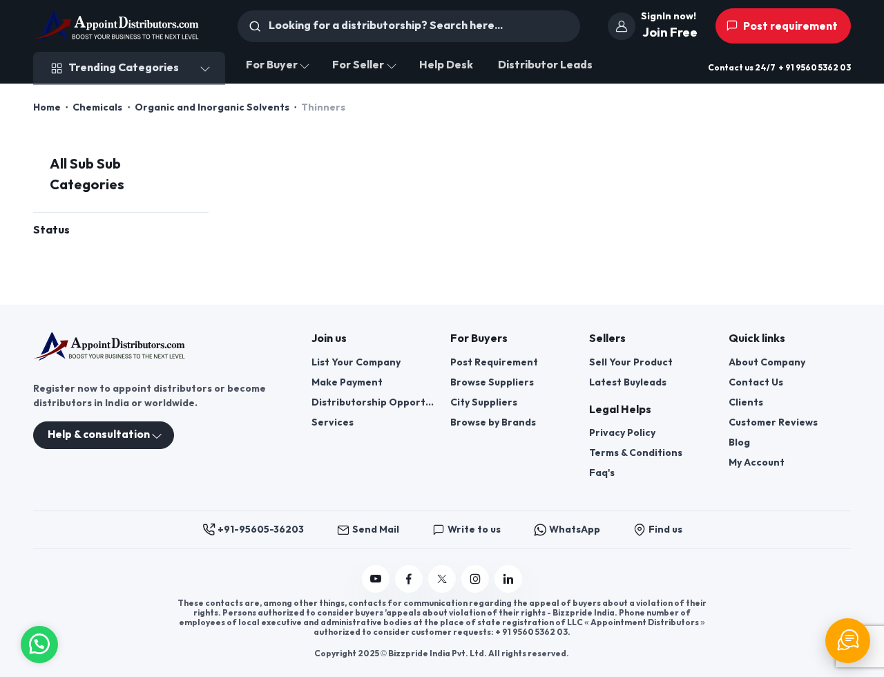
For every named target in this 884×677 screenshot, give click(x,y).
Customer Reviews (773, 422)
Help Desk (446, 65)
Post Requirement (494, 362)
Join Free (670, 32)
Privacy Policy (622, 433)
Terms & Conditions (635, 453)
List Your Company (356, 362)
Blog (739, 442)
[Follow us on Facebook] (409, 579)
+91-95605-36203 (261, 529)
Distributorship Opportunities (372, 402)
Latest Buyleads (627, 382)
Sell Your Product (631, 362)
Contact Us (756, 382)
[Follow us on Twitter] (442, 579)
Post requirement (789, 26)
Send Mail (375, 529)
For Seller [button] (358, 65)
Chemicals (97, 107)
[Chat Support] (847, 640)
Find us (665, 529)
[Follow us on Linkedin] (508, 579)
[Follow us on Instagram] (475, 579)
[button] (39, 643)
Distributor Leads (545, 65)
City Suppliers (483, 402)
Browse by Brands (493, 422)
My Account (757, 462)
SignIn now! (668, 16)
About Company (767, 362)
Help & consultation (99, 435)
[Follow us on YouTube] (376, 579)
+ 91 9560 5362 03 (814, 68)
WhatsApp (574, 529)
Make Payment (347, 382)
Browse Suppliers (492, 382)
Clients (746, 402)
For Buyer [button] (272, 65)
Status (51, 230)
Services (332, 422)
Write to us (474, 529)
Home (47, 107)
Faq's (602, 473)
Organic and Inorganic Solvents (212, 107)
